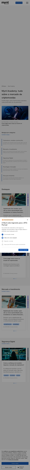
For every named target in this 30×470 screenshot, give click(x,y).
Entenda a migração (23, 249)
